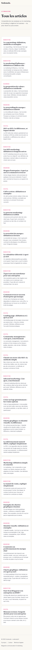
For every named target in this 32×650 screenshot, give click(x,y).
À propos (3, 642)
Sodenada (6, 3)
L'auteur (10, 642)
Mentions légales (18, 642)
